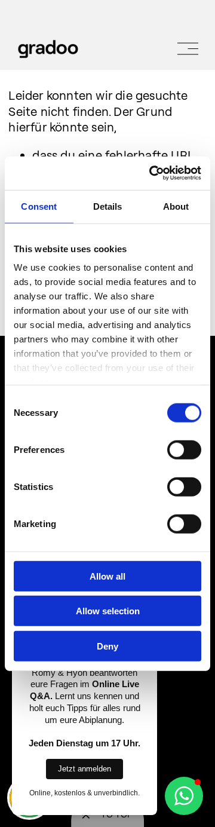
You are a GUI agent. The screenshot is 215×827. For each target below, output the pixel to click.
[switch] (184, 449)
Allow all (107, 576)
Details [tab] (107, 206)
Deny (107, 646)
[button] (184, 796)
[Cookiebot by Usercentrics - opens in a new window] (151, 173)
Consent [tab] (39, 206)
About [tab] (176, 206)
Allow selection (108, 611)
